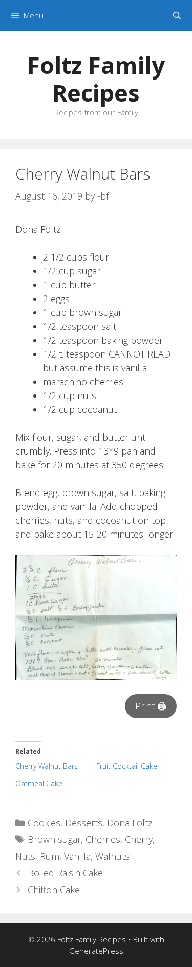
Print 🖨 (150, 706)
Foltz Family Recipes (96, 78)
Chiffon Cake (54, 889)
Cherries (103, 839)
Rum (49, 856)
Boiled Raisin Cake (65, 872)
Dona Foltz (130, 823)
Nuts (25, 856)
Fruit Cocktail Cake (126, 766)
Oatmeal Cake (38, 783)
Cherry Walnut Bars (46, 766)
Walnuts (112, 856)
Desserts (83, 823)
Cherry (139, 839)
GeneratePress (96, 950)
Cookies (44, 823)
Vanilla (77, 856)
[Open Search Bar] (177, 15)
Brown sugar (54, 839)
